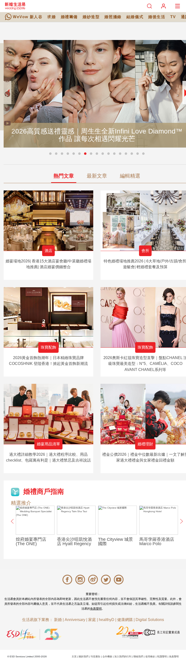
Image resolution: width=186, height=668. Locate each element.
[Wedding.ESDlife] (15, 6)
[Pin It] (7, 94)
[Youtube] (7, 123)
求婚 (51, 17)
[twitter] (7, 108)
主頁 (74, 656)
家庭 (92, 620)
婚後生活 (156, 17)
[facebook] (7, 50)
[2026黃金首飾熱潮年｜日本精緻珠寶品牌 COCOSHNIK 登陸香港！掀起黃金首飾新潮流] (48, 317)
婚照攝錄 (112, 17)
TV (173, 17)
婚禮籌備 (69, 17)
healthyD (106, 620)
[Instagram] (7, 65)
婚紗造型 (91, 17)
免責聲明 (96, 608)
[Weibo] (7, 79)
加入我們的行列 (122, 656)
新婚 (58, 620)
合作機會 (107, 656)
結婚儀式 (134, 17)
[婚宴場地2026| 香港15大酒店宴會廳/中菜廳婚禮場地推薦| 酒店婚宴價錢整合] (48, 220)
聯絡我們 (138, 656)
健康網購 (125, 620)
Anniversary (75, 620)
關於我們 (83, 656)
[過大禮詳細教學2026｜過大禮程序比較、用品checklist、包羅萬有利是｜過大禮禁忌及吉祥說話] (48, 414)
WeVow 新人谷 (27, 17)
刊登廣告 (95, 656)
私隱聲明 (162, 656)
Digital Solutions (150, 620)
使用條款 (150, 656)
